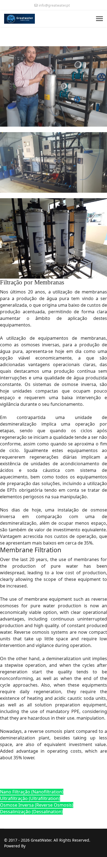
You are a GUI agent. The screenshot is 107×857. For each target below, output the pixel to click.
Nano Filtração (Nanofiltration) (31, 792)
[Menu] (99, 18)
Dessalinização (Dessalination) (31, 812)
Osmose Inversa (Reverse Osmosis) (36, 805)
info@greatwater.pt (54, 5)
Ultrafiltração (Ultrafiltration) (30, 798)
